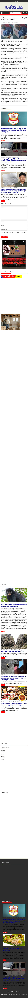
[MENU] (27, 13)
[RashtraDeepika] (2, 12)
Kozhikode (3, 758)
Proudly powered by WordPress (8, 994)
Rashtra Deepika (15, 22)
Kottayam (3, 751)
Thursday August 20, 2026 (6, 674)
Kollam (2, 748)
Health (4, 960)
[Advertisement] (14, 292)
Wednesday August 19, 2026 (7, 701)
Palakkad (2, 756)
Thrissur (2, 754)
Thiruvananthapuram (5, 747)
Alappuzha (3, 750)
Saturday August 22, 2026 (6, 602)
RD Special (3, 631)
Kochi (2, 753)
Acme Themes (14, 996)
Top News (3, 140)
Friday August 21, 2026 (6, 649)
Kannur (2, 759)
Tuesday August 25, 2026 (6, 127)
